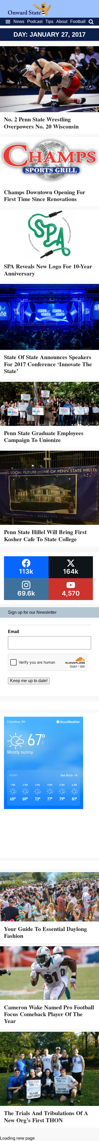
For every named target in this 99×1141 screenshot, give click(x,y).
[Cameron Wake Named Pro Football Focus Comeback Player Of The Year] (49, 973)
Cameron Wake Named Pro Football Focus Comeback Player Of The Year (49, 1014)
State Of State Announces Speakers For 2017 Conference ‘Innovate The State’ (48, 364)
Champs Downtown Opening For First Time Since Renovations (44, 195)
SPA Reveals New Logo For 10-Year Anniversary (48, 269)
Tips (49, 21)
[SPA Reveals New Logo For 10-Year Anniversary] (49, 235)
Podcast (35, 21)
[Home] (29, 14)
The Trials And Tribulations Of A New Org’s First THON (46, 1116)
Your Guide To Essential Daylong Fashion (45, 932)
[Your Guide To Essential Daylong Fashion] (49, 897)
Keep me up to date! (29, 680)
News (18, 21)
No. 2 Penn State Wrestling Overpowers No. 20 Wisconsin (41, 122)
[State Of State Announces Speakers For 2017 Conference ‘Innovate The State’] (49, 317)
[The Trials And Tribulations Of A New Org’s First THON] (49, 1069)
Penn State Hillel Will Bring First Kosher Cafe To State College (45, 535)
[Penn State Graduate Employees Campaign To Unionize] (49, 404)
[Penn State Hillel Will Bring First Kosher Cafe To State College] (49, 488)
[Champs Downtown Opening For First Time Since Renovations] (49, 161)
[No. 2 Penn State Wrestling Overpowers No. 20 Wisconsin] (49, 79)
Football (78, 21)
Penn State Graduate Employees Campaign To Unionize (43, 436)
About (61, 21)
